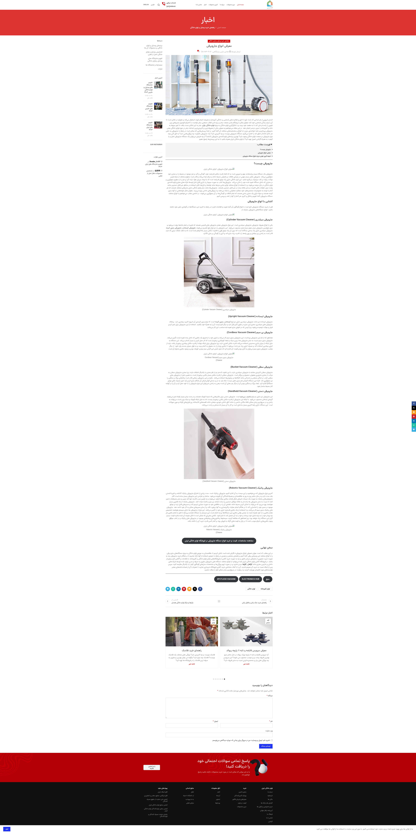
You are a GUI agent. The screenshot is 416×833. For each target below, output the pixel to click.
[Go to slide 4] (218, 679)
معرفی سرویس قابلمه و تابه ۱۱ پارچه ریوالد (246, 651)
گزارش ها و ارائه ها (267, 803)
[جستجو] (159, 5)
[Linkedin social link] (178, 589)
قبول (6, 829)
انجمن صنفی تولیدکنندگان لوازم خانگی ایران (155, 810)
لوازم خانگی (251, 589)
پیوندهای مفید (162, 788)
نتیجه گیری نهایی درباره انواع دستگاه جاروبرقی (257, 156)
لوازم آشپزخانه (265, 589)
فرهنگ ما (270, 814)
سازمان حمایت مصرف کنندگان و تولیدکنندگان (157, 815)
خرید (244, 788)
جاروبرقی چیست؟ (265, 149)
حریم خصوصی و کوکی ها (265, 806)
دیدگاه (270, 695)
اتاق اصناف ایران (162, 792)
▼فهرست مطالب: (265, 144)
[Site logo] (270, 4)
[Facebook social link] (200, 589)
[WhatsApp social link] (173, 589)
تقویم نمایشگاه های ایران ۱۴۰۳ (153, 165)
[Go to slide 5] (215, 679)
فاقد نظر (150, 98)
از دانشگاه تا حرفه (188, 795)
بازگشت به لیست (219, 601)
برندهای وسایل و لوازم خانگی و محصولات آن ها (153, 46)
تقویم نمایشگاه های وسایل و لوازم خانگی (155, 59)
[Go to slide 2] (222, 679)
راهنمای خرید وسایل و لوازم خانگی (202, 27)
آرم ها (218, 795)
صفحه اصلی (221, 27)
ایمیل (215, 721)
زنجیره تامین (242, 792)
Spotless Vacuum (226, 579)
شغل (192, 792)
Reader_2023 (155, 161)
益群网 (157, 170)
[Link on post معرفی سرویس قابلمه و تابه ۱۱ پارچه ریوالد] (246, 631)
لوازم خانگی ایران (267, 788)
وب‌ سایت (269, 730)
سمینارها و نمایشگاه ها (154, 65)
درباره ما (270, 792)
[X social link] (195, 589)
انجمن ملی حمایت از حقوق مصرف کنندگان (157, 800)
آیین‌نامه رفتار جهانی (266, 810)
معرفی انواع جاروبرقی (264, 153)
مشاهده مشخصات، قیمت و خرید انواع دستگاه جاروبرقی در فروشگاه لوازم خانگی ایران (219, 540)
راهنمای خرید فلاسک (192, 651)
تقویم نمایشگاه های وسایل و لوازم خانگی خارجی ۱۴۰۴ (148, 87)
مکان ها (270, 799)
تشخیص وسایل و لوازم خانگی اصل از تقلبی (154, 53)
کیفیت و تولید (242, 803)
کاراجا (244, 564)
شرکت (160, 69)
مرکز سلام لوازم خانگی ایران (171, 15)
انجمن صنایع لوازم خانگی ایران (158, 805)
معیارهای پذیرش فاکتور (239, 799)
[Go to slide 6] (213, 679)
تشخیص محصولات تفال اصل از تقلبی (154, 173)
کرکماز (250, 564)
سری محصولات (241, 806)
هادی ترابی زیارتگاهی (220, 51)
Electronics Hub (250, 579)
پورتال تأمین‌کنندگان (240, 795)
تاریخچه (270, 795)
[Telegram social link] (168, 589)
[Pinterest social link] (184, 589)
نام (271, 721)
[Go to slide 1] (224, 679)
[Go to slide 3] (220, 679)
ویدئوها (217, 803)
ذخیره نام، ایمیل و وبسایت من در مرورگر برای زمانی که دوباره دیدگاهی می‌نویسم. (241, 740)
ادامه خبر (246, 664)
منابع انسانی (190, 788)
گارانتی (270, 821)
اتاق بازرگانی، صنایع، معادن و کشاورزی (155, 795)
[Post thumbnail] (158, 90)
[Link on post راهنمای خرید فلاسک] (192, 631)
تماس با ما (269, 818)
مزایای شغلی (190, 803)
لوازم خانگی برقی (208, 125)
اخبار (218, 792)
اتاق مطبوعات (215, 788)
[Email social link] (189, 589)
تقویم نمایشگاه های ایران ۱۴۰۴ (149, 126)
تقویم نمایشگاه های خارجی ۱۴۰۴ (149, 107)
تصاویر (218, 799)
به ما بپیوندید (189, 799)
